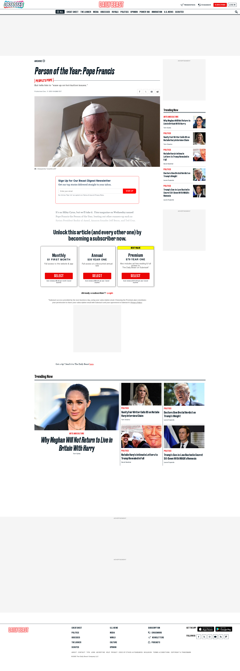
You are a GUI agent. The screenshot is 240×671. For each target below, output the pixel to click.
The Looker (85, 12)
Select (59, 276)
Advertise (100, 652)
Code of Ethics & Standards (131, 652)
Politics (124, 12)
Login (110, 293)
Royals (115, 12)
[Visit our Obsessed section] (22, 5)
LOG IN (232, 5)
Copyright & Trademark (181, 652)
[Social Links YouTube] (215, 637)
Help (108, 652)
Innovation (157, 12)
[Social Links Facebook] (198, 637)
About (74, 652)
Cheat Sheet (72, 12)
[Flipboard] (226, 637)
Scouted (179, 12)
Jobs (93, 652)
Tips (88, 652)
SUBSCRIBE (220, 5)
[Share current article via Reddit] (157, 91)
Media (95, 12)
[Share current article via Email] (151, 91)
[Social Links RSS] (221, 637)
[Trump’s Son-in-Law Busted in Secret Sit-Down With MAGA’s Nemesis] (199, 196)
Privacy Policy (99, 195)
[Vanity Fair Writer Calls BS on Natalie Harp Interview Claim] (199, 144)
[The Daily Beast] (111, 5)
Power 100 (145, 12)
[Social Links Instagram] (210, 637)
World (113, 637)
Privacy (114, 652)
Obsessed (105, 12)
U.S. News (168, 12)
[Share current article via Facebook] (139, 91)
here (91, 364)
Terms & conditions (161, 652)
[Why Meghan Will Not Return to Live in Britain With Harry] (199, 127)
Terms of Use (87, 195)
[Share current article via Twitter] (145, 91)
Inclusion (148, 652)
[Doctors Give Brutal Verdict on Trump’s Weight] (199, 180)
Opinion (134, 12)
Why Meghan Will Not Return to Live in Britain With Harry (76, 444)
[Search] (236, 12)
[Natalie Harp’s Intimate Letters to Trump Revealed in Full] (199, 160)
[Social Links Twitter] (204, 637)
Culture (113, 642)
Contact (81, 652)
